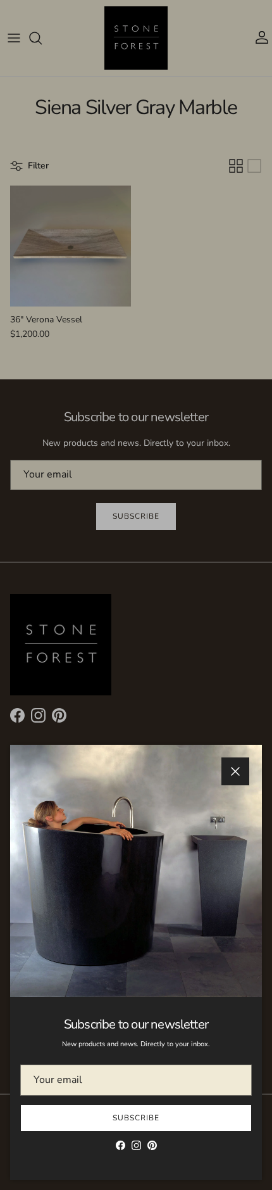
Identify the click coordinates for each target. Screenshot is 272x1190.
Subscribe (136, 1118)
